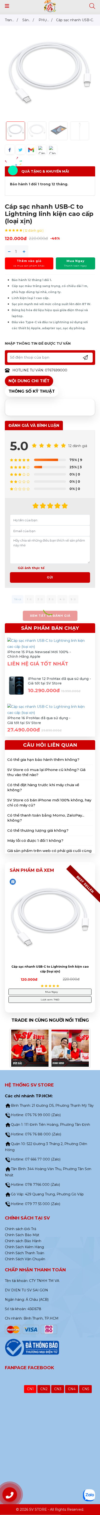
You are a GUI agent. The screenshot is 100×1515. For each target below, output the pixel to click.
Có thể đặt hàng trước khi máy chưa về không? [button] (43, 787)
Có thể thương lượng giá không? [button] (37, 830)
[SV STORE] (50, 6)
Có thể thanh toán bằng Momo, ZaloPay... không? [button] (45, 818)
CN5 (85, 1389)
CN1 (30, 1389)
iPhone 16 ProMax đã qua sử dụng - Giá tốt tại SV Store (39, 720)
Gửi (50, 577)
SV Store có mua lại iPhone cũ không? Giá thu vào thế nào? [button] (46, 772)
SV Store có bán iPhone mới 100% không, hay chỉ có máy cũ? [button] (49, 802)
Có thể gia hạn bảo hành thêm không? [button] (43, 759)
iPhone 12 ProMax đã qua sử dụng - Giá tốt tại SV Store (59, 681)
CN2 (44, 1389)
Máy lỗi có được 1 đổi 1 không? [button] (35, 840)
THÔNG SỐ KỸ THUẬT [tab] (31, 391)
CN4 (71, 1389)
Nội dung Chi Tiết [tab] (29, 380)
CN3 (57, 1389)
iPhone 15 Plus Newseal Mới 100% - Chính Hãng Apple (39, 654)
